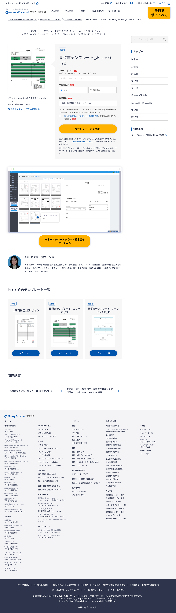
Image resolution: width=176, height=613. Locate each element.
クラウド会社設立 (44, 452)
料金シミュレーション (80, 465)
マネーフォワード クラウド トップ (20, 3)
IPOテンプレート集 (113, 515)
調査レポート (145, 436)
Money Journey (145, 450)
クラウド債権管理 (13, 473)
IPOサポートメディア (80, 474)
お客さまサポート (144, 3)
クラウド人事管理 (11, 521)
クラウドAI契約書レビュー (48, 448)
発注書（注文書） (140, 95)
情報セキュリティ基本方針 (64, 585)
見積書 (134, 66)
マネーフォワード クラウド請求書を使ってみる (65, 241)
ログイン (163, 3)
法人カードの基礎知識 (114, 465)
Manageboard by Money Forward (51, 515)
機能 (83, 11)
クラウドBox (14, 505)
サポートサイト (78, 429)
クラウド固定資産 (11, 489)
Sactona (53, 520)
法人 (65, 90)
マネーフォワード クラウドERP (49, 465)
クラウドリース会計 (13, 441)
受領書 (134, 109)
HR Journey (144, 454)
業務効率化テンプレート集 (116, 518)
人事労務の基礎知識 (113, 448)
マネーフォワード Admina (48, 462)
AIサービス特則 (117, 589)
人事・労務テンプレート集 (116, 505)
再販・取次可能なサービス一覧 (49, 490)
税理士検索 (76, 440)
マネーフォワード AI (49, 536)
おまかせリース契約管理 (47, 436)
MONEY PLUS (147, 446)
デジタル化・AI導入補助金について (51, 477)
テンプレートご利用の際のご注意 (147, 135)
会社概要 (105, 3)
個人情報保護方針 (41, 585)
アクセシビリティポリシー (94, 589)
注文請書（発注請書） (142, 102)
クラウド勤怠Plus (14, 532)
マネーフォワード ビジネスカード (50, 459)
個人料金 (69, 11)
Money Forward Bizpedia (117, 430)
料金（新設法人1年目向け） (82, 455)
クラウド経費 (9, 478)
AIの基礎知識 (111, 486)
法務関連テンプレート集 (115, 508)
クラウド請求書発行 (16, 462)
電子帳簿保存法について (47, 474)
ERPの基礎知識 (111, 438)
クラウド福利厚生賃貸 (12, 558)
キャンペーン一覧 (146, 433)
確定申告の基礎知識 (113, 445)
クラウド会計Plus (12, 436)
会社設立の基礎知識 (113, 459)
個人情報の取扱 (70, 116)
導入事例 (75, 433)
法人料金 (55, 11)
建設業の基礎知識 (112, 476)
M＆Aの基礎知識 (112, 479)
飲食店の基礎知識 (112, 472)
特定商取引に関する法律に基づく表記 (109, 585)
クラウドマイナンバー (12, 553)
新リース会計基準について (48, 481)
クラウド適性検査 (11, 569)
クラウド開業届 (44, 455)
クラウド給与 (9, 537)
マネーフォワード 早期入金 (48, 504)
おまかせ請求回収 (44, 433)
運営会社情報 (23, 585)
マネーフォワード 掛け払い (14, 511)
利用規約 (84, 585)
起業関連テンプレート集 (115, 512)
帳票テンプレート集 (113, 501)
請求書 (134, 59)
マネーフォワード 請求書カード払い (51, 499)
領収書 (134, 81)
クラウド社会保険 (11, 548)
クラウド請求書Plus (11, 468)
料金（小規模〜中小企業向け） (83, 459)
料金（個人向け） (78, 452)
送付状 (134, 88)
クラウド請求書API (79, 491)
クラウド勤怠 (14, 527)
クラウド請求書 (16, 457)
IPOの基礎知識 (111, 462)
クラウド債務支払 (11, 484)
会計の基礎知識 (112, 442)
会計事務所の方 (122, 3)
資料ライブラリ (146, 429)
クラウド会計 (9, 430)
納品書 (134, 73)
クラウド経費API (78, 495)
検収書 (134, 117)
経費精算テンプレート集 (115, 498)
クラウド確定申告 (16, 446)
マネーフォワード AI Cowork (49, 531)
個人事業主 (97, 90)
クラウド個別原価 (11, 495)
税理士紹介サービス (79, 436)
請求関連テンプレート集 (50, 19)
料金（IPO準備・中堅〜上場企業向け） (86, 462)
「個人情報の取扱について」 (82, 141)
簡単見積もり (98, 11)
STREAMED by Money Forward (49, 510)
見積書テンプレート (73, 19)
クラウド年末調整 (11, 542)
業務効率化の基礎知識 (114, 469)
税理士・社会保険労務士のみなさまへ (86, 483)
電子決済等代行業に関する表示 (65, 589)
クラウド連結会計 (11, 500)
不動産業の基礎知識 (113, 482)
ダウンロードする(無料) (88, 129)
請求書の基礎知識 (112, 452)
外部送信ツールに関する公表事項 (144, 585)
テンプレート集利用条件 (88, 116)
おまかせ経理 (43, 429)
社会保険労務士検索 (79, 443)
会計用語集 (110, 435)
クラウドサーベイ (12, 564)
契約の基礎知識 (112, 455)
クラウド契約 (43, 445)
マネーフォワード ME (148, 441)
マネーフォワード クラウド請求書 (22, 19)
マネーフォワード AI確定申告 (15, 452)
